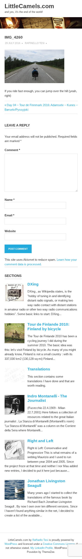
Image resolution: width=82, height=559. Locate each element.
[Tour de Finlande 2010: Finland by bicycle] (14, 342)
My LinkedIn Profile (41, 547)
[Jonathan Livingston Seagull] (14, 498)
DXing (33, 284)
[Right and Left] (14, 458)
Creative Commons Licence (59, 543)
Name (10, 199)
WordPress (11, 543)
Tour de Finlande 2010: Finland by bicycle (48, 326)
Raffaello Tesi (34, 43)
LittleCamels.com (29, 6)
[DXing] (14, 301)
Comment (12, 150)
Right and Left (40, 441)
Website (10, 231)
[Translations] (14, 381)
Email (9, 215)
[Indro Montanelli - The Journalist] (14, 414)
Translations (38, 369)
